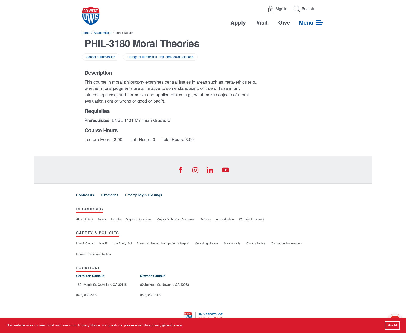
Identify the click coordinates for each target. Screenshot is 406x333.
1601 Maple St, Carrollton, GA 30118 (101, 284)
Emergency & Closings (143, 195)
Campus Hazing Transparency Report (163, 243)
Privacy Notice (89, 325)
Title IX (103, 243)
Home (85, 32)
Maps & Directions (138, 219)
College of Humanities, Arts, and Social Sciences (160, 57)
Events (116, 219)
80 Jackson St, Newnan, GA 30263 (164, 284)
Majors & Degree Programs (175, 219)
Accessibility (232, 243)
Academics (101, 32)
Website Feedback (252, 219)
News (102, 219)
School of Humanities (100, 57)
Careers (205, 219)
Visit (262, 22)
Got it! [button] (392, 325)
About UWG (84, 219)
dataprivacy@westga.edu (163, 325)
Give (284, 22)
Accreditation (225, 219)
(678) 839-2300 (150, 294)
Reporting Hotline (206, 243)
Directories (109, 195)
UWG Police (84, 243)
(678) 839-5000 (86, 294)
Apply (238, 22)
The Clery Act (122, 243)
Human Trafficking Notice (93, 254)
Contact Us (85, 195)
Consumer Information (286, 243)
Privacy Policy (256, 243)
